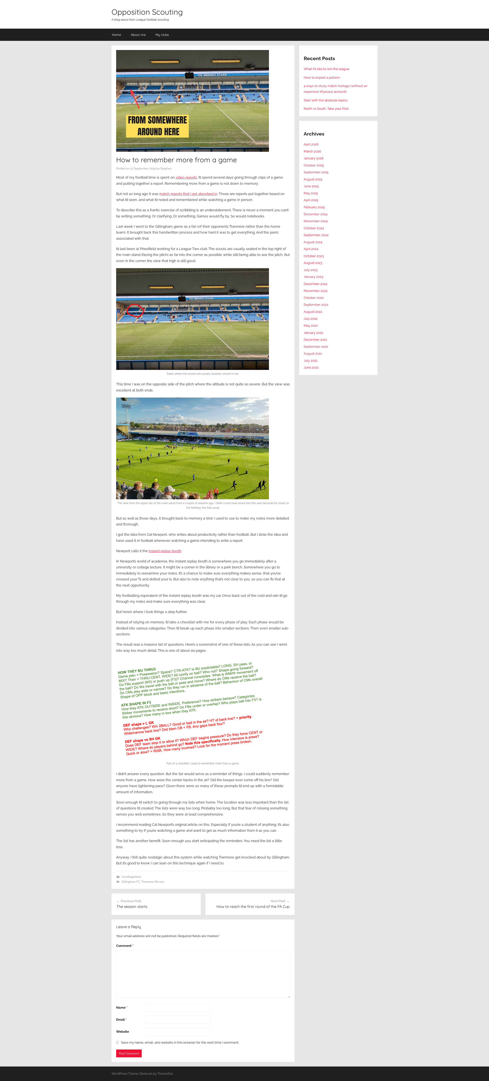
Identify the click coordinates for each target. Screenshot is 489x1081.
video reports (186, 177)
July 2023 (311, 270)
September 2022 (316, 305)
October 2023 (314, 256)
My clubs (162, 35)
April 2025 (311, 200)
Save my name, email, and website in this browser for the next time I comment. (180, 1042)
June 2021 (311, 367)
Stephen (166, 168)
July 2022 (311, 318)
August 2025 (313, 179)
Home (116, 35)
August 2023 (313, 263)
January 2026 (313, 158)
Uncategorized (131, 877)
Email (121, 1019)
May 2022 (311, 326)
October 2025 (314, 165)
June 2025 (311, 186)
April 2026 (311, 144)
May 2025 (311, 193)
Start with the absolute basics (325, 100)
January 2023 (313, 277)
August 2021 (313, 353)
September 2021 (316, 347)
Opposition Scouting (147, 12)
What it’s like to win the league (326, 69)
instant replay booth (165, 551)
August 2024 (313, 242)
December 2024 (315, 214)
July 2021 (310, 360)
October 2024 (314, 228)
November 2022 (316, 291)
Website (122, 1031)
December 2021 (315, 339)
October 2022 (314, 298)
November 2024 (316, 221)
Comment (125, 946)
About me (138, 35)
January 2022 (313, 333)
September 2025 (316, 172)
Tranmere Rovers (152, 881)
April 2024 (311, 249)
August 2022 (313, 312)
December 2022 (315, 284)
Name (121, 1007)
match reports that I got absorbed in (188, 194)
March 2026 (312, 151)
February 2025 (314, 207)
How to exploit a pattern (322, 77)
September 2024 (316, 235)
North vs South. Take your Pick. (326, 109)
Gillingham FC (130, 881)
